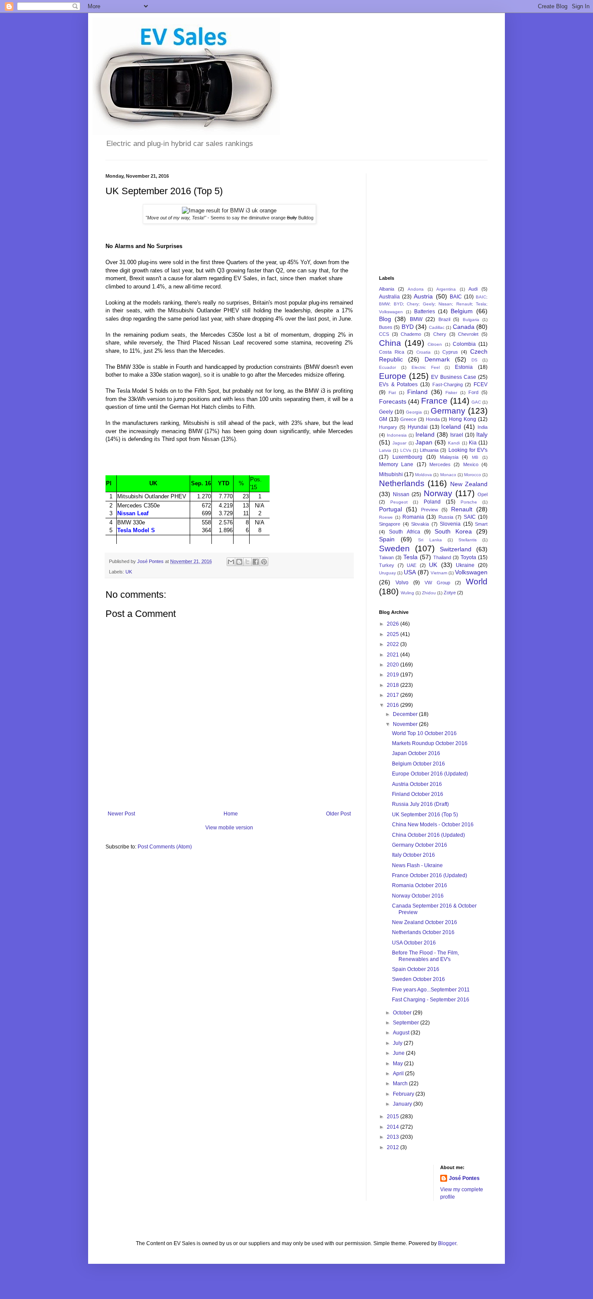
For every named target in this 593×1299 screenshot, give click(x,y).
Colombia (464, 344)
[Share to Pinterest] (264, 561)
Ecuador (387, 367)
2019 (393, 675)
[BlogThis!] (239, 561)
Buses (385, 327)
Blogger (447, 1243)
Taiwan (386, 557)
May (398, 1063)
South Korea (453, 531)
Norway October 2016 (418, 896)
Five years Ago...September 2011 (431, 990)
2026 (393, 624)
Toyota (468, 557)
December (406, 714)
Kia (473, 443)
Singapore (389, 524)
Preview (429, 509)
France (434, 400)
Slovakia (420, 524)
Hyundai (418, 427)
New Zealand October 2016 (424, 922)
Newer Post (121, 814)
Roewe (386, 517)
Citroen (435, 344)
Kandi (454, 443)
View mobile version (229, 828)
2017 (393, 695)
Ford (473, 392)
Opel (483, 494)
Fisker (451, 392)
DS (474, 360)
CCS (384, 334)
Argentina (446, 289)
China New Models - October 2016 (433, 825)
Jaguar (399, 443)
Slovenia (450, 524)
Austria (423, 296)
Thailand (442, 557)
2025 (393, 634)
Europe (392, 376)
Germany (448, 410)
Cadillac (437, 327)
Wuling (407, 592)
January (403, 1104)
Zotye (450, 592)
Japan (423, 442)
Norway (438, 493)
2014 (393, 1127)
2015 (393, 1116)
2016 (393, 705)
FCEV (481, 384)
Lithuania (429, 450)
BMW (416, 319)
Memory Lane (396, 464)
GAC (476, 402)
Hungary (388, 427)
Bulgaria (471, 319)
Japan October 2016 (416, 753)
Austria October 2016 (417, 784)
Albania (386, 289)
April (399, 1073)
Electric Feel (426, 367)
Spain (387, 539)
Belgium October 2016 (418, 764)
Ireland (425, 434)
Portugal (390, 509)
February (404, 1094)
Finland (417, 391)
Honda (433, 419)
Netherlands (402, 483)
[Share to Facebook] (255, 561)
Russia (445, 517)
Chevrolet (468, 334)
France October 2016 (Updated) (429, 875)
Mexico (470, 464)
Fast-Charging (447, 384)
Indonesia (397, 435)
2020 (393, 665)
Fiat (392, 392)
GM (383, 419)
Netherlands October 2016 (423, 932)
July (398, 1043)
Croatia (423, 352)
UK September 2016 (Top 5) (425, 815)
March (401, 1083)
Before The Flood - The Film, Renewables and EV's (425, 956)
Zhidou (429, 592)
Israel (456, 435)
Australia (389, 297)
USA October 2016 (414, 943)
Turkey (386, 565)
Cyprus (450, 352)
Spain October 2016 (415, 969)
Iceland (451, 426)
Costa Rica (391, 352)
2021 (393, 655)
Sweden (394, 548)
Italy (482, 434)
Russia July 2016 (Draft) (420, 804)
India (483, 427)
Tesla (410, 556)
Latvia (385, 450)
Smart (481, 524)
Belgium (462, 311)
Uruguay (387, 572)
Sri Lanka (429, 539)
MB (475, 457)
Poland (432, 502)
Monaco (448, 474)
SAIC (470, 517)
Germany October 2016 (419, 845)
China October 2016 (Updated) (428, 835)
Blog (385, 318)
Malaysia (449, 457)
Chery (439, 334)
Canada (463, 326)
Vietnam (439, 572)
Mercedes (440, 464)
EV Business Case (453, 377)
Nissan (401, 494)
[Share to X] (247, 561)
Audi (473, 289)
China (390, 343)
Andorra (416, 289)
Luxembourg (407, 457)
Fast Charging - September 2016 (430, 1000)
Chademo (411, 334)
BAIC (456, 297)
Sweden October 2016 (418, 979)
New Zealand (469, 483)
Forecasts (392, 401)
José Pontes (464, 1178)
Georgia (414, 412)
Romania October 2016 (419, 885)
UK (128, 571)
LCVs (405, 450)
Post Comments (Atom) (165, 847)
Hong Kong (462, 419)
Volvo (402, 583)
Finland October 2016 (417, 794)
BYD (408, 326)
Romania (413, 517)
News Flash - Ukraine (417, 865)
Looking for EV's (468, 450)
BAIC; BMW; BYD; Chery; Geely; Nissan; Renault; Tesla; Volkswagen (433, 305)
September (406, 1023)
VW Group (437, 582)
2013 (393, 1137)
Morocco (472, 474)
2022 (393, 644)
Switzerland (455, 549)
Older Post (338, 814)
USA (410, 572)
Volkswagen (471, 572)
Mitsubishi (391, 474)
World (477, 581)
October (403, 1013)
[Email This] (231, 561)
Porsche (469, 502)
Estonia (464, 367)
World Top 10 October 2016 (424, 733)
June (399, 1053)
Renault (461, 509)
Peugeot (399, 502)
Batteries (424, 311)
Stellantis (467, 539)
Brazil (444, 319)
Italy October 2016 (413, 855)
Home (231, 814)
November (406, 724)
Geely (386, 412)
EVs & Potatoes (398, 384)
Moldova (423, 474)
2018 (393, 685)
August (402, 1033)
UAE (411, 565)
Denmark (437, 359)
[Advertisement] (422, 216)
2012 (393, 1147)
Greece (408, 419)
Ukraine (465, 565)
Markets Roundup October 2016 (430, 743)
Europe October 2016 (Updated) (430, 774)
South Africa (404, 532)
